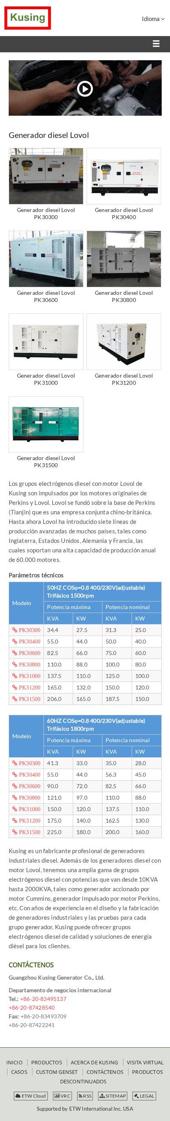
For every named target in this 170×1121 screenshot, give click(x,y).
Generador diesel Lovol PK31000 (46, 379)
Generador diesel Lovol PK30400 (124, 213)
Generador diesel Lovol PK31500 (46, 461)
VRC (65, 1096)
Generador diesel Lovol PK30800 (124, 296)
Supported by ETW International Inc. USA (85, 1109)
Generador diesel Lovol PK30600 (46, 296)
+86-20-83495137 (43, 998)
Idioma (151, 18)
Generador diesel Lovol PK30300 (46, 213)
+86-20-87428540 (32, 1007)
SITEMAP (115, 1096)
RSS (86, 1096)
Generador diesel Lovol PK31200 (124, 379)
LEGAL (146, 1096)
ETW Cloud (33, 1096)
